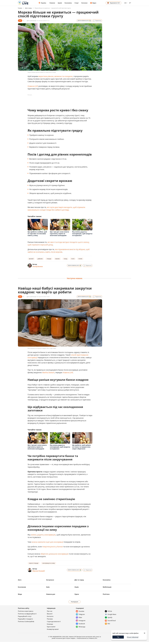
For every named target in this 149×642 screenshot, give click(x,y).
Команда (50, 624)
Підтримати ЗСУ (115, 3)
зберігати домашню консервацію (55, 554)
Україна (43, 3)
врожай (31, 258)
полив (80, 258)
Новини (52, 3)
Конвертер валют (53, 629)
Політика (106, 594)
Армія (60, 3)
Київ (47, 587)
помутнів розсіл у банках (52, 546)
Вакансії (49, 614)
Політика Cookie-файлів (26, 621)
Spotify (110, 617)
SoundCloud (112, 620)
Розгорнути (74, 602)
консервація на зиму (48, 563)
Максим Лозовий (38, 571)
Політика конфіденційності (27, 614)
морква (57, 258)
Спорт (76, 3)
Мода (20, 594)
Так (118, 637)
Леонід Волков (37, 266)
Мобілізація (107, 587)
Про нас (49, 611)
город (65, 258)
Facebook (82, 624)
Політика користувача (25, 611)
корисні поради (33, 563)
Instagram (82, 620)
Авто (19, 580)
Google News (112, 614)
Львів (76, 587)
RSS (109, 624)
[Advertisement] (59, 100)
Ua (125, 3)
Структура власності (54, 621)
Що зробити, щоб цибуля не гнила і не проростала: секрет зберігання (81, 447)
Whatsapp (82, 627)
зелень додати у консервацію (43, 535)
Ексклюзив (22, 587)
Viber (80, 617)
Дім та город (28, 8)
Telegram (82, 614)
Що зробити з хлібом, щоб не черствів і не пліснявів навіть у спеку (37, 233)
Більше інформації (132, 637)
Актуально (50, 580)
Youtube (81, 611)
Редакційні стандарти (25, 619)
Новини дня (50, 594)
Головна (20, 8)
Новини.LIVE (33, 86)
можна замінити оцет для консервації (47, 542)
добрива (40, 258)
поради (49, 258)
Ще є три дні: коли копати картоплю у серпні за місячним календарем (59, 233)
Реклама (50, 619)
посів (72, 258)
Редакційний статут (24, 616)
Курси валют (51, 627)
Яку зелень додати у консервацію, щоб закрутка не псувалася (82, 233)
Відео (94, 3)
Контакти (50, 616)
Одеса (76, 594)
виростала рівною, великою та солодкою (55, 76)
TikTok (110, 611)
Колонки (84, 3)
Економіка (68, 3)
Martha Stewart (48, 372)
